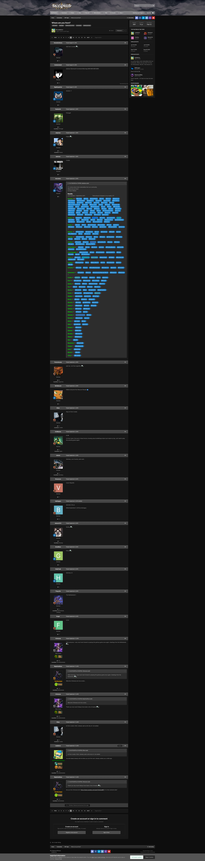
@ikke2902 (71, 219)
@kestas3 (113, 267)
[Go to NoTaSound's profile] (58, 394)
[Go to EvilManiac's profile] (58, 440)
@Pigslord (85, 242)
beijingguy (58, 501)
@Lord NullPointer (97, 221)
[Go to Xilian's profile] (58, 416)
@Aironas (78, 267)
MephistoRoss (58, 666)
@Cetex (89, 315)
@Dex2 (98, 210)
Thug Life (58, 591)
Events (113, 13)
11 (76, 37)
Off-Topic (66, 31)
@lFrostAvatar (84, 206)
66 (59, 380)
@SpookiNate (101, 224)
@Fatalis (77, 299)
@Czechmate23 (100, 252)
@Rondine (89, 208)
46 (59, 83)
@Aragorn (70, 244)
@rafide (86, 210)
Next (88, 37)
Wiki (106, 13)
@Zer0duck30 (110, 262)
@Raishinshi (87, 226)
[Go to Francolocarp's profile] (58, 371)
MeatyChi (150, 37)
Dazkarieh (58, 109)
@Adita (109, 206)
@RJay (80, 233)
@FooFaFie (95, 233)
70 (59, 60)
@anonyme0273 (110, 252)
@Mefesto (84, 299)
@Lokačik (70, 254)
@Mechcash (71, 210)
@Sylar (83, 321)
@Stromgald (81, 259)
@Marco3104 (93, 204)
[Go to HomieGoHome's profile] (58, 51)
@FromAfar (77, 355)
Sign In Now (106, 832)
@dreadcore (71, 221)
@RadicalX (107, 212)
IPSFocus (59, 850)
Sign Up (149, 13)
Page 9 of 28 (98, 37)
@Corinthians (95, 280)
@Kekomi (88, 272)
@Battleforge (85, 219)
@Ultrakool (71, 212)
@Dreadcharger (92, 224)
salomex (58, 156)
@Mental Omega (93, 283)
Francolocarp (58, 362)
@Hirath (92, 210)
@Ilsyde (70, 264)
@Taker (101, 204)
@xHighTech (80, 202)
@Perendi (107, 204)
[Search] (153, 5)
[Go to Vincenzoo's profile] (58, 487)
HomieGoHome (58, 42)
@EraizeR (100, 212)
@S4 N (75, 286)
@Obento (102, 236)
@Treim (101, 198)
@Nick (84, 290)
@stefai (118, 231)
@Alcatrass (79, 226)
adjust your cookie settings (98, 857)
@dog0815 (98, 200)
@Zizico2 (84, 238)
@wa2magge (107, 200)
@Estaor (111, 208)
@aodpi (85, 311)
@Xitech (93, 219)
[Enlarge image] (77, 46)
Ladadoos (60, 29)
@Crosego (84, 277)
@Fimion (84, 283)
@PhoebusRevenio (110, 247)
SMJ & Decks (97, 13)
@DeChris (77, 283)
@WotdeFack (116, 200)
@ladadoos (78, 217)
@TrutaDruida (77, 280)
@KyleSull (80, 247)
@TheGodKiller (79, 231)
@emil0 (77, 254)
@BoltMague (71, 202)
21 (59, 449)
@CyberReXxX (93, 198)
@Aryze (86, 198)
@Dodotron (87, 233)
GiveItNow (58, 547)
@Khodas (90, 286)
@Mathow (92, 277)
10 (73, 37)
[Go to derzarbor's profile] (58, 187)
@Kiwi (87, 262)
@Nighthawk (79, 305)
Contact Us (54, 852)
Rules (72, 13)
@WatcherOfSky (84, 252)
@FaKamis (106, 221)
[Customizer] (153, 13)
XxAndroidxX (58, 65)
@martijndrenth (111, 217)
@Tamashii (78, 242)
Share (112, 30)
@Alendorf (77, 257)
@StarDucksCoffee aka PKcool (100, 272)
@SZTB (103, 262)
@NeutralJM (80, 343)
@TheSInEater (89, 231)
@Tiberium (92, 212)
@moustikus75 (101, 242)
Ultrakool (71, 805)
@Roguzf (104, 280)
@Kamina (108, 198)
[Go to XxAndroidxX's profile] (58, 73)
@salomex (105, 277)
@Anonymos (97, 214)
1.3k (59, 688)
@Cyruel (112, 202)
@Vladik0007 (92, 290)
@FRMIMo (111, 257)
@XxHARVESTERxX (81, 249)
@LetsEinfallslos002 (108, 210)
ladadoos (84, 183)
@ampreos (121, 226)
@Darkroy (102, 283)
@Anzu (95, 236)
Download (64, 13)
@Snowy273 (79, 333)
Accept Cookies (137, 857)
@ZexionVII (80, 214)
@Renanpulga (86, 280)
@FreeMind (119, 236)
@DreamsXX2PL (112, 226)
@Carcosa (85, 212)
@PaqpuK (78, 311)
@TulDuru (70, 206)
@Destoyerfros (79, 262)
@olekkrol (116, 224)
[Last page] (92, 37)
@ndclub (101, 247)
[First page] (52, 37)
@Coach (78, 224)
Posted (71, 42)
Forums (55, 13)
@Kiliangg (79, 210)
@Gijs (77, 219)
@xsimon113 (87, 296)
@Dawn (119, 252)
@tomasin (77, 321)
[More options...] (125, 43)
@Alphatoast (71, 214)
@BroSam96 (116, 206)
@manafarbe (71, 200)
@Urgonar (96, 208)
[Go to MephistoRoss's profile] (58, 675)
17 (59, 497)
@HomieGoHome (80, 244)
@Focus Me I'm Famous (74, 204)
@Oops (92, 252)
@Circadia (94, 226)
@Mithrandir (88, 202)
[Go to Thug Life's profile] (58, 600)
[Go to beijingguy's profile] (58, 510)
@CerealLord (105, 267)
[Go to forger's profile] (58, 625)
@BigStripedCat (102, 290)
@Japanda (84, 204)
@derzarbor (105, 214)
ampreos (58, 132)
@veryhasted (79, 296)
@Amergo (117, 210)
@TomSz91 (121, 267)
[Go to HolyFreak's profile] (58, 577)
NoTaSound (58, 386)
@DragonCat (78, 293)
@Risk (98, 277)
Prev (55, 37)
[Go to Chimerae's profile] (58, 647)
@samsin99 (120, 247)
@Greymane (82, 286)
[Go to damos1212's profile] (58, 532)
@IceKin (75, 339)
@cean (77, 206)
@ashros (118, 262)
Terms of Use (58, 859)
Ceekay (137, 37)
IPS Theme (52, 850)
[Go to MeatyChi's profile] (145, 38)
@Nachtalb (115, 212)
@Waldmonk (116, 198)
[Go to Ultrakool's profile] (145, 33)
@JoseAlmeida (80, 236)
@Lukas (85, 267)
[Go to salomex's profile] (58, 165)
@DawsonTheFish (90, 244)
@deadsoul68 (71, 259)
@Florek (109, 224)
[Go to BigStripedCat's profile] (58, 96)
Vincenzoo (58, 479)
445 (59, 660)
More (121, 13)
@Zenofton (71, 249)
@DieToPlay (77, 349)
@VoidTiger (96, 296)
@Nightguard (78, 336)
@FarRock (94, 247)
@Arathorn (97, 286)
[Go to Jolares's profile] (58, 464)
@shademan (77, 324)
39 (59, 519)
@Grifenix (117, 242)
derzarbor (58, 178)
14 (84, 37)
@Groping (79, 198)
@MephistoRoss (109, 219)
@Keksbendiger (81, 200)
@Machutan (121, 272)
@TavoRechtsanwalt (94, 267)
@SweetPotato (80, 221)
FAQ (79, 13)
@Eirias (87, 247)
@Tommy (102, 217)
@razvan (87, 318)
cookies (60, 857)
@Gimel (78, 212)
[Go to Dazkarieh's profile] (58, 118)
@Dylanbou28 (120, 257)
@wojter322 (103, 226)
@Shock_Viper (80, 208)
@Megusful (91, 299)
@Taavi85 (93, 305)
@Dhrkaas (99, 219)
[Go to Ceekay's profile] (132, 38)
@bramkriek (104, 231)
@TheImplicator (85, 254)
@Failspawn (113, 272)
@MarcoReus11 (94, 262)
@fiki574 (77, 277)
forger (58, 616)
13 (81, 37)
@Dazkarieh (92, 238)
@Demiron (78, 327)
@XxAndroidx (88, 214)
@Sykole (110, 242)
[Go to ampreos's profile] (58, 141)
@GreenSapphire (95, 206)
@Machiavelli (79, 318)
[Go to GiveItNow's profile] (58, 555)
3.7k (59, 771)
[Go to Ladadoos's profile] (53, 30)
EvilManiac (58, 431)
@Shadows (89, 236)
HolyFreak (58, 569)
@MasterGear (103, 257)
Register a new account (72, 832)
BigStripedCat (58, 87)
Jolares (58, 455)
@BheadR (111, 231)
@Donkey (78, 302)
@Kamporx (71, 226)
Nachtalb (122, 83)
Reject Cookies (149, 857)
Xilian (58, 408)
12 (79, 37)
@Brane (70, 238)
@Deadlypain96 (79, 346)
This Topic (147, 5)
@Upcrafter (104, 202)
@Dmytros (77, 238)
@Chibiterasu (71, 208)
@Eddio (88, 221)
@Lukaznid (95, 302)
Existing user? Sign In (138, 13)
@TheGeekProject (88, 293)
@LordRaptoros (72, 233)
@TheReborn (90, 200)
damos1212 (58, 523)
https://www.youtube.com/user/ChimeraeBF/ (92, 789)
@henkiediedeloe (119, 219)
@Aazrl (84, 224)
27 (59, 473)
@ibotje (96, 231)
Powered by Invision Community (148, 852)
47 (59, 426)
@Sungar (104, 208)
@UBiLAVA (78, 330)
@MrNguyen (86, 308)
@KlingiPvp (118, 208)
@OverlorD (78, 290)
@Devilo (78, 352)
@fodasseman (110, 236)
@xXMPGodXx (86, 302)
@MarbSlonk (87, 217)
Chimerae (58, 638)
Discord (87, 13)
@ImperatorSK (115, 204)
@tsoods (86, 305)
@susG (103, 206)
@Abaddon (80, 272)
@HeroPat (96, 202)
